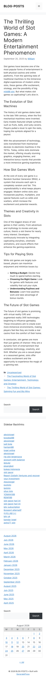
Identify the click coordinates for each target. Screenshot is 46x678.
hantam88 (9, 447)
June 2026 (9, 544)
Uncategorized (14, 372)
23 (39, 646)
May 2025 (8, 599)
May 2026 (9, 548)
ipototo (7, 488)
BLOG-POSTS (14, 6)
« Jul (22, 662)
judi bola (8, 444)
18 (12, 646)
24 (6, 651)
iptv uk (7, 516)
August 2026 (10, 536)
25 (12, 651)
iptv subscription (12, 507)
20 (23, 646)
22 (34, 646)
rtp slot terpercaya (13, 456)
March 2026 (10, 557)
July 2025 (8, 590)
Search (7, 404)
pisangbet (8, 466)
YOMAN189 (9, 494)
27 (23, 651)
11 (12, 642)
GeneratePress (23, 674)
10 (6, 642)
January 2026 (10, 565)
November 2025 (12, 573)
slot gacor (8, 472)
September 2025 (12, 582)
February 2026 (11, 561)
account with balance (14, 460)
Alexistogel (9, 482)
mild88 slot (9, 91)
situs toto (8, 491)
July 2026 (8, 540)
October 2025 (10, 578)
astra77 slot (9, 522)
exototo (7, 485)
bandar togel (10, 519)
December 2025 (12, 569)
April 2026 (9, 552)
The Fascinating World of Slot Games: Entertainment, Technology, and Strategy (21, 380)
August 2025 (10, 586)
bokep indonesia (12, 469)
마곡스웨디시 (10, 513)
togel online (9, 450)
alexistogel (9, 434)
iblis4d (7, 463)
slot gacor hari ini (12, 501)
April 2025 (9, 603)
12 (17, 642)
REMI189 (8, 497)
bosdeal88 (9, 438)
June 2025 (9, 594)
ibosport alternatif (12, 510)
